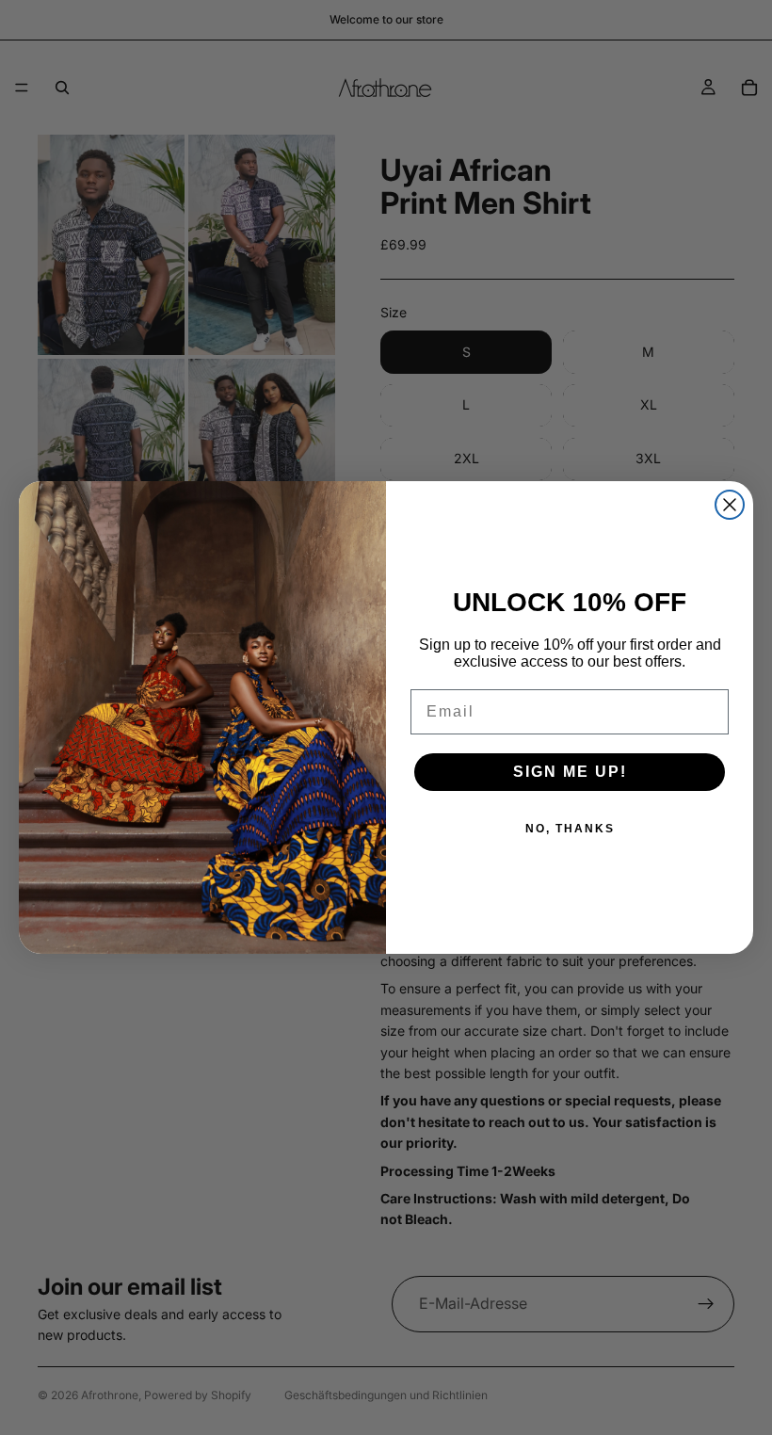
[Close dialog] (730, 505)
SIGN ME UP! (570, 772)
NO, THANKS (570, 828)
